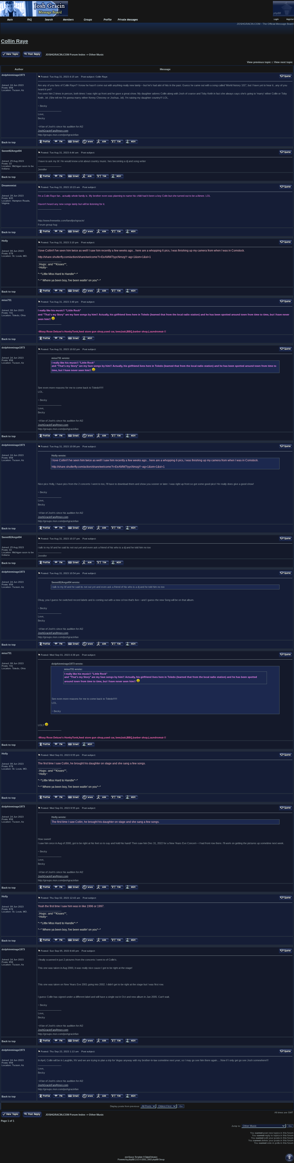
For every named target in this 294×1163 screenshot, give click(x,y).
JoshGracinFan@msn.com (53, 130)
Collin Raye (14, 41)
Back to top (9, 142)
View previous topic (259, 62)
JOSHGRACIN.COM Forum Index (65, 54)
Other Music (96, 54)
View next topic (283, 62)
